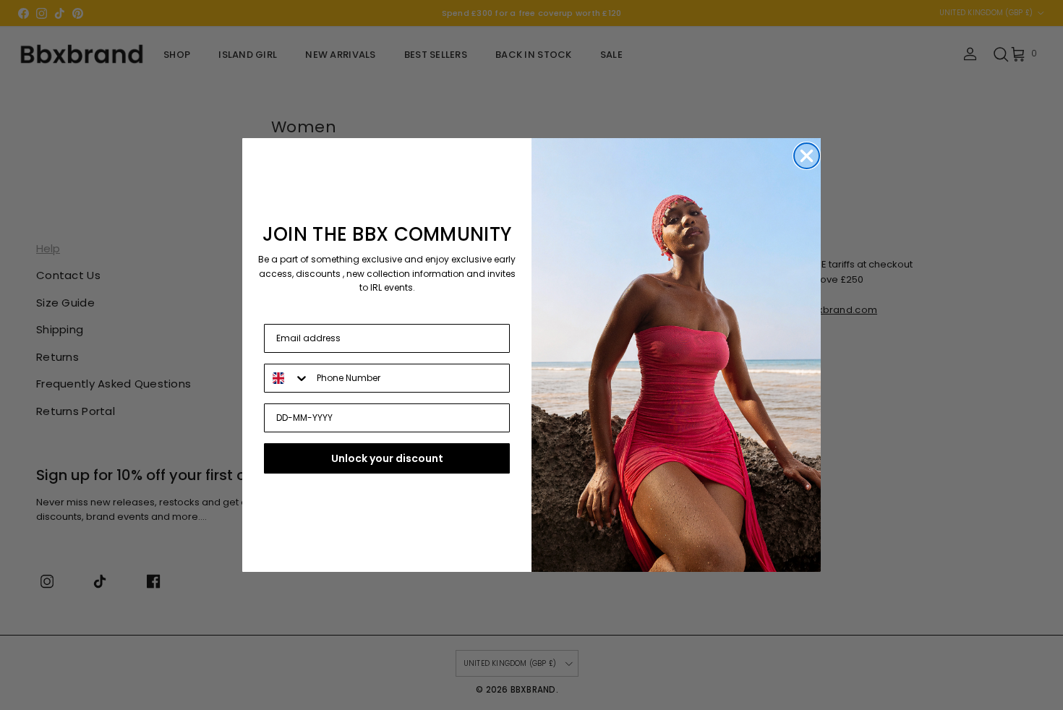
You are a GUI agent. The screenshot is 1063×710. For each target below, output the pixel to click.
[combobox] (287, 378)
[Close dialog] (806, 155)
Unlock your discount (387, 458)
